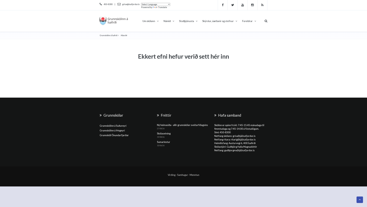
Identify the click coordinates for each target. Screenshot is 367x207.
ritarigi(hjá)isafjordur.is (243, 139)
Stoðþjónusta (186, 21)
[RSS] (262, 5)
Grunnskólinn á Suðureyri (113, 125)
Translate (162, 7)
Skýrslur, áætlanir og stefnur (218, 21)
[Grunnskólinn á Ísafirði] (114, 21)
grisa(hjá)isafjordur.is (244, 136)
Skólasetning (164, 133)
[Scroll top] (360, 200)
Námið (167, 21)
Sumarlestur (163, 142)
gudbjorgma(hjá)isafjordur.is (239, 150)
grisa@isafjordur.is (131, 4)
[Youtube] (243, 5)
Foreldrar (247, 21)
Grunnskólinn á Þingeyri (112, 130)
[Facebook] (223, 5)
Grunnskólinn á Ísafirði (108, 35)
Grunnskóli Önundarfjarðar (114, 135)
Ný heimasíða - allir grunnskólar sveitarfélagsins (182, 125)
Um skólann (149, 21)
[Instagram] (252, 5)
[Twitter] (233, 5)
